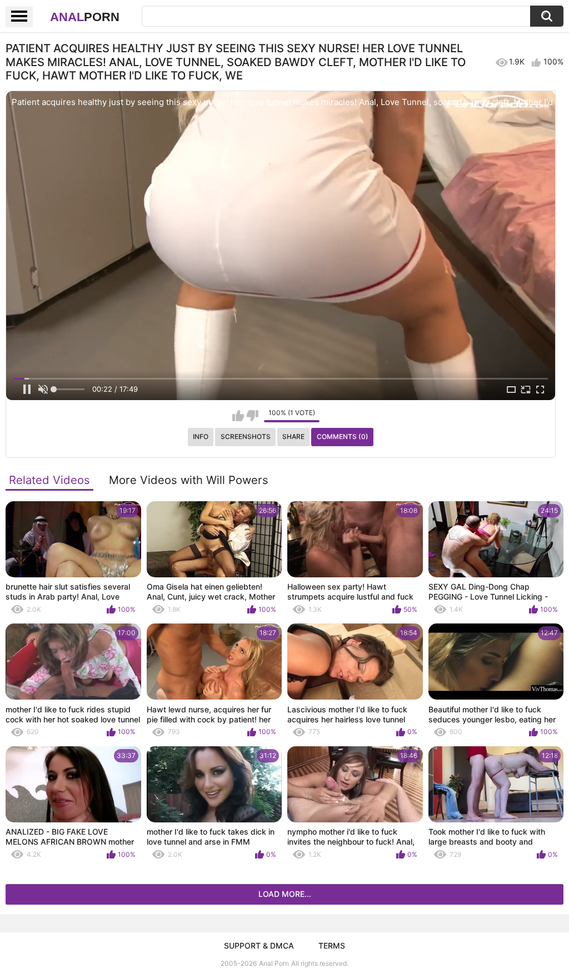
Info (200, 436)
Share (293, 436)
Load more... (284, 894)
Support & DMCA (259, 945)
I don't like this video (252, 415)
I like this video (238, 415)
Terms (331, 945)
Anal (84, 17)
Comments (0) (342, 436)
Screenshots (246, 436)
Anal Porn (274, 963)
